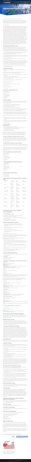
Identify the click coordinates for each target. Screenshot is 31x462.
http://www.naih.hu (7, 419)
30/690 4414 (5, 0)
